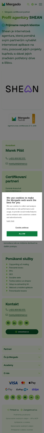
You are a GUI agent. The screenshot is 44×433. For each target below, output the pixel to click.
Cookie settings (22, 227)
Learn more (10, 221)
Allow (22, 234)
